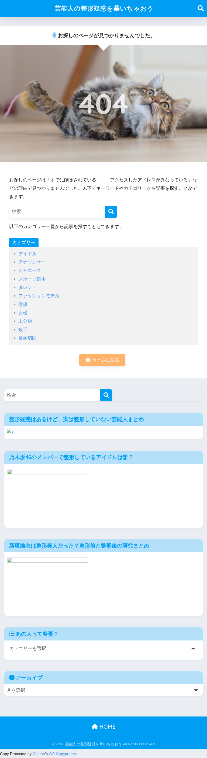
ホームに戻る (105, 360)
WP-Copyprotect (63, 754)
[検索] (111, 212)
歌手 (22, 329)
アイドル (27, 253)
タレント (27, 287)
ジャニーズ (29, 270)
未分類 (25, 321)
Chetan (39, 754)
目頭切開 (27, 338)
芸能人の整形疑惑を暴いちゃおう (104, 8)
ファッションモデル (39, 295)
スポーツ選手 (32, 279)
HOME (107, 726)
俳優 (22, 304)
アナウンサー (32, 262)
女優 (22, 312)
